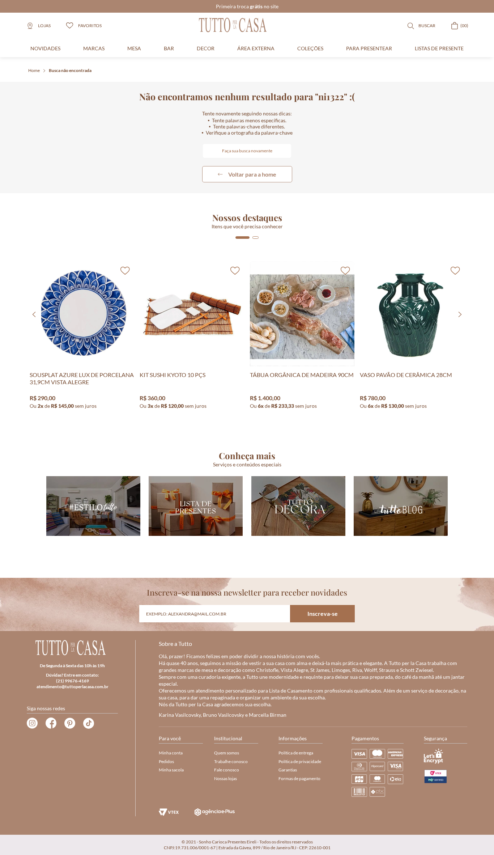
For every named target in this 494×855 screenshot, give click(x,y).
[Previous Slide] (34, 314)
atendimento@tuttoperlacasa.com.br (72, 686)
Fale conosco (226, 770)
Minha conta (171, 752)
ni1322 (70, 70)
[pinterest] (69, 723)
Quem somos (226, 752)
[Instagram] (32, 723)
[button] (242, 237)
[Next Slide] (460, 314)
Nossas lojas (225, 778)
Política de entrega (295, 752)
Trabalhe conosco (231, 761)
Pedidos (166, 761)
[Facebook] (51, 723)
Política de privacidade (299, 761)
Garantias (287, 770)
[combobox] (247, 151)
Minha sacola (171, 770)
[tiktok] (88, 723)
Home (34, 70)
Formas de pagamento (299, 778)
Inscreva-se (322, 613)
